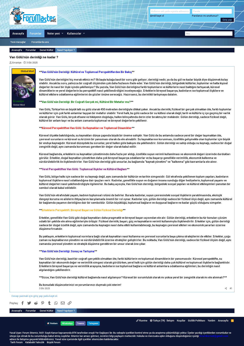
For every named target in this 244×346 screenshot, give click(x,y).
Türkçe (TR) (158, 320)
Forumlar (36, 33)
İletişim (170, 320)
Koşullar (181, 320)
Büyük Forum (53, 342)
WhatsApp (67, 323)
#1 (231, 288)
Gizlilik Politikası (196, 320)
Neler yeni (53, 33)
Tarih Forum (16, 342)
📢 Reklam (52, 323)
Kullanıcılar (74, 33)
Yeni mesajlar (18, 42)
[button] (62, 33)
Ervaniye (17, 62)
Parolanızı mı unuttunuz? (205, 15)
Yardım (211, 320)
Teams (80, 323)
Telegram (93, 323)
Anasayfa (18, 33)
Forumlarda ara (40, 42)
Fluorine (142, 320)
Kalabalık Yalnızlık (34, 342)
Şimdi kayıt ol (157, 15)
